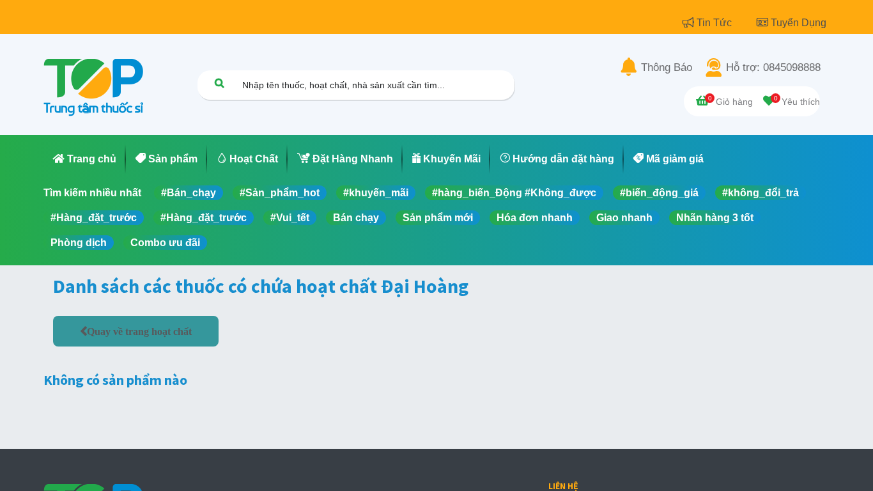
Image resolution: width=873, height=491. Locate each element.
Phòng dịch (78, 242)
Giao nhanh (624, 217)
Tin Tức (715, 22)
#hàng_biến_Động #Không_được (514, 192)
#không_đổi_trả (760, 192)
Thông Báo (666, 68)
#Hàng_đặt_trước (93, 217)
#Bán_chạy (188, 192)
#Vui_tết (289, 217)
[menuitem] (84, 159)
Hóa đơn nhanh (535, 217)
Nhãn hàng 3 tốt (714, 217)
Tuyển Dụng (798, 22)
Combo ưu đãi (165, 242)
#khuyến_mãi (375, 192)
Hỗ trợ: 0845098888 (773, 68)
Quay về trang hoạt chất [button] (139, 331)
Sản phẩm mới (438, 217)
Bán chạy (356, 217)
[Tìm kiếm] (219, 82)
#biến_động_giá (659, 192)
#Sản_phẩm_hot (280, 192)
